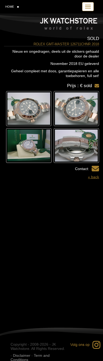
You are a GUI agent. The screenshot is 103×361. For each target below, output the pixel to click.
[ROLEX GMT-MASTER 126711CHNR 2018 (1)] (76, 108)
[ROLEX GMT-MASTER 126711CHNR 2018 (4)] (29, 145)
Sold (93, 38)
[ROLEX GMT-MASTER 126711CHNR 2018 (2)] (29, 108)
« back (93, 177)
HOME (9, 6)
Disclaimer (21, 355)
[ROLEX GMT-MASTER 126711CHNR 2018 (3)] (76, 145)
